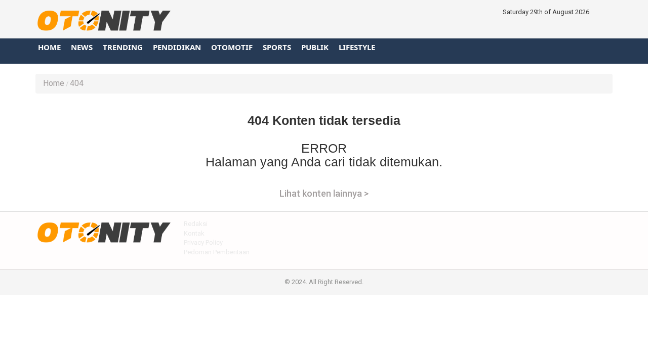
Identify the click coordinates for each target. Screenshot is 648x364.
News (82, 47)
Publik (315, 47)
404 (77, 83)
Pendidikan (177, 47)
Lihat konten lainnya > (324, 193)
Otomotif (232, 47)
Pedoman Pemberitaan (217, 252)
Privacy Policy (203, 242)
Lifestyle (357, 47)
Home (49, 47)
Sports (277, 47)
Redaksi (196, 224)
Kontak (194, 233)
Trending (123, 47)
